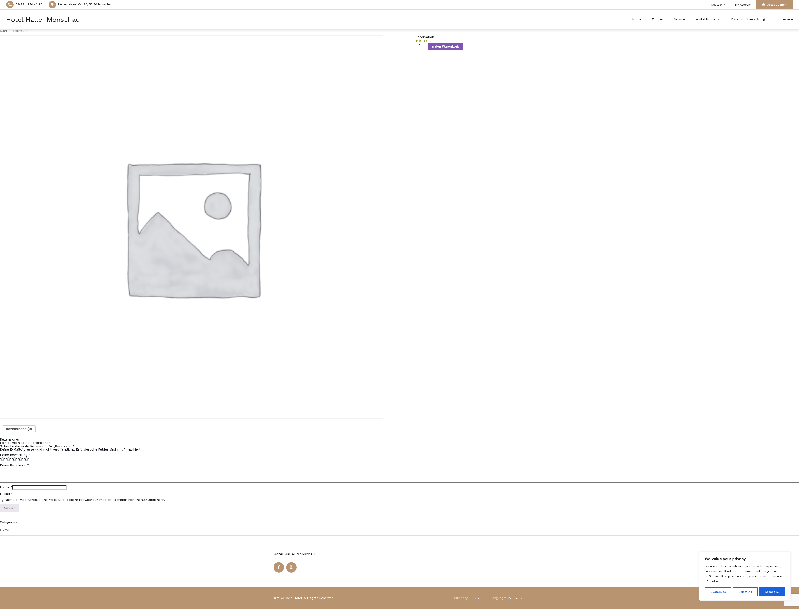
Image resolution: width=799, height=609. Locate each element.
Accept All (772, 591)
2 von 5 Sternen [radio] (8, 459)
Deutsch (717, 4)
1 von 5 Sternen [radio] (2, 459)
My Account (743, 4)
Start (3, 31)
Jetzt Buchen (777, 4)
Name (6, 487)
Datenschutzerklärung (748, 19)
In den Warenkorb (445, 46)
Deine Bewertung (15, 455)
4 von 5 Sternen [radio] (20, 459)
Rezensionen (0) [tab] (19, 429)
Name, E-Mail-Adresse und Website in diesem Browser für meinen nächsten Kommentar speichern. (85, 499)
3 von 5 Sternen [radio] (14, 459)
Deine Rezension (14, 465)
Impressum (784, 19)
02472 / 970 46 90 (29, 4)
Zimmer (658, 19)
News (4, 529)
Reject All (745, 591)
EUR (473, 598)
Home (636, 19)
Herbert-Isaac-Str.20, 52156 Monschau (85, 4)
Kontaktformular (708, 19)
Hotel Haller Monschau (43, 20)
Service (679, 19)
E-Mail (6, 494)
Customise (718, 591)
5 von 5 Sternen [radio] (26, 459)
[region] (745, 576)
